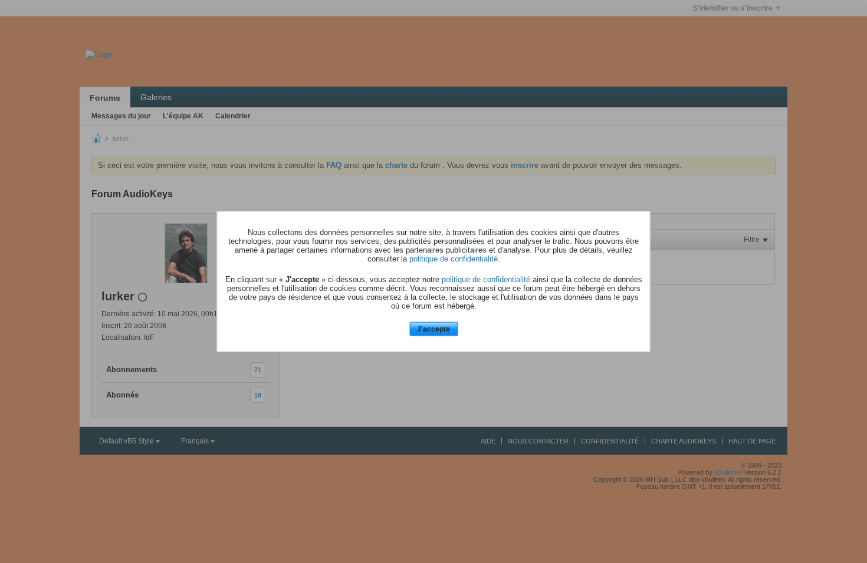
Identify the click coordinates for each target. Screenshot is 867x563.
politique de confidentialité (453, 258)
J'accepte (433, 328)
